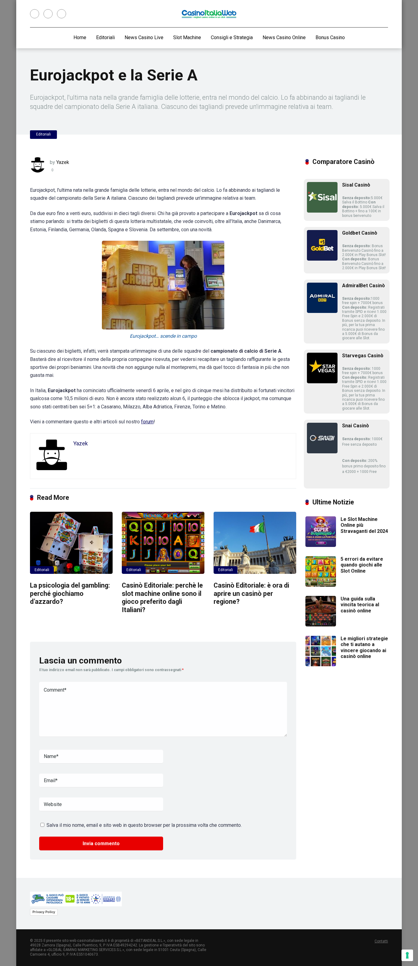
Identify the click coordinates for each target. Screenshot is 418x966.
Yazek (62, 162)
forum (147, 422)
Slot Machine (187, 37)
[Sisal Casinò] (322, 211)
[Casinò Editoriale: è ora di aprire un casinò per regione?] (255, 543)
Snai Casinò (355, 426)
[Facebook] (34, 13)
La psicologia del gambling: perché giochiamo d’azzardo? (70, 593)
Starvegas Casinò (362, 356)
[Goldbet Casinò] (322, 259)
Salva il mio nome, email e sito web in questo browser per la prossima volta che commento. (144, 825)
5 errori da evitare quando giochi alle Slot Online (362, 565)
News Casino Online (284, 37)
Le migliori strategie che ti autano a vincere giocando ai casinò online (364, 647)
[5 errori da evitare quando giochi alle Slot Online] (320, 585)
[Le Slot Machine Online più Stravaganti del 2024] (320, 545)
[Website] (61, 13)
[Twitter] (48, 13)
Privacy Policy (43, 912)
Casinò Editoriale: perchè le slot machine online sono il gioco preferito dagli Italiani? (162, 597)
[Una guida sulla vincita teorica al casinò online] (320, 625)
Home (79, 37)
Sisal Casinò (356, 185)
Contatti (381, 941)
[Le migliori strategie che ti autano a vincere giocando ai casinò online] (320, 664)
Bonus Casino (330, 37)
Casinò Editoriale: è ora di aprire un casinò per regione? (251, 593)
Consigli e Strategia (232, 37)
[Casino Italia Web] (209, 14)
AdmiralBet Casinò (363, 285)
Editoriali (105, 37)
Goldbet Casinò (359, 233)
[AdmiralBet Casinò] (322, 311)
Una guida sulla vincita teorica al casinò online (360, 604)
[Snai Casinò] (322, 452)
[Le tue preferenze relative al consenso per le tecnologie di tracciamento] (407, 955)
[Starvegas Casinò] (322, 382)
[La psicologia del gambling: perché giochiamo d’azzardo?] (71, 543)
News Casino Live (144, 37)
